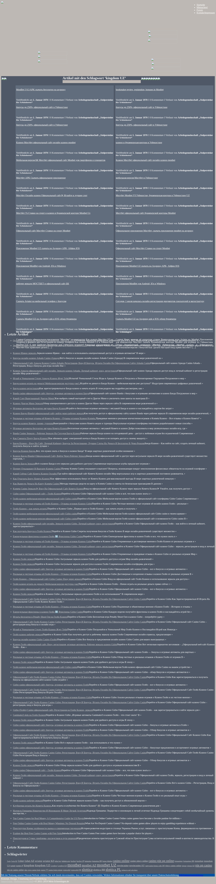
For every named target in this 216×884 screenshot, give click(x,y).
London (54, 866)
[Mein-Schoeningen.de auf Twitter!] (149, 79)
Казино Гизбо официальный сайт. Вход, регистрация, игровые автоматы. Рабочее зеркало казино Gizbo (65, 644)
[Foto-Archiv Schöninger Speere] (165, 70)
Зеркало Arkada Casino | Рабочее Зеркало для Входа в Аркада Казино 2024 (50, 345)
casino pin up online (161, 860)
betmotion (88, 861)
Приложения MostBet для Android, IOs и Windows (41, 266)
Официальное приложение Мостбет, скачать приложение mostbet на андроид (154, 230)
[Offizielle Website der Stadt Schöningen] (4, 79)
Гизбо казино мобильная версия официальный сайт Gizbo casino (45, 498)
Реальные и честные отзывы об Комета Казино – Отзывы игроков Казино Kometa (54, 418)
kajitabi (12, 866)
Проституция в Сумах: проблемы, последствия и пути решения (45, 838)
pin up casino (203, 865)
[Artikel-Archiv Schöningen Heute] (162, 38)
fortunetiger (179, 861)
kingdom (29, 865)
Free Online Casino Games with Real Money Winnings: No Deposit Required (49, 823)
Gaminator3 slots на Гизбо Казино (29, 715)
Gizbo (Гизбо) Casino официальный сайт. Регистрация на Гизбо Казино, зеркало (53, 710)
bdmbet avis (66, 861)
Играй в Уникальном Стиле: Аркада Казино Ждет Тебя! (41, 378)
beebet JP (80, 861)
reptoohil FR (76, 870)
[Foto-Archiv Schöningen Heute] (162, 42)
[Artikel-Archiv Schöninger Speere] (165, 66)
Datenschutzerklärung (193, 875)
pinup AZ (191, 866)
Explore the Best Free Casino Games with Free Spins (37, 833)
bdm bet (58, 861)
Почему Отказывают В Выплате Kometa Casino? (37, 468)
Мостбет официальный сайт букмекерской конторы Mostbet (146, 213)
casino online (121, 860)
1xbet (21, 860)
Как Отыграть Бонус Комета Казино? (31, 478)
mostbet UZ (106, 865)
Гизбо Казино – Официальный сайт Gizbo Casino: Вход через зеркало (47, 579)
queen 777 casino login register (52, 870)
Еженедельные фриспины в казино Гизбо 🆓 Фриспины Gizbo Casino (48, 536)
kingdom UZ (42, 865)
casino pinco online (139, 861)
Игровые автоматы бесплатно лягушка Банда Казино (39, 408)
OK (181, 875)
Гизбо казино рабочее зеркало (28, 634)
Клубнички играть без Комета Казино (32, 805)
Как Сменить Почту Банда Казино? (30, 438)
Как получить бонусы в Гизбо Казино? (32, 531)
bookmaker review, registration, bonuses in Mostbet (140, 89)
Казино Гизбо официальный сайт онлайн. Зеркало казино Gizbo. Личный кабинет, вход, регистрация (64, 523)
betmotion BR (97, 861)
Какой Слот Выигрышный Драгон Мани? (34, 398)
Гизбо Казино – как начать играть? (30, 508)
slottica (87, 869)
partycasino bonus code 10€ (155, 866)
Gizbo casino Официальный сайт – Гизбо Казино (37, 493)
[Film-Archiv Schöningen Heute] (162, 33)
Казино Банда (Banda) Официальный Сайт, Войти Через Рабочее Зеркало (49, 456)
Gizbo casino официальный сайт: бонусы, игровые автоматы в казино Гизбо (51, 569)
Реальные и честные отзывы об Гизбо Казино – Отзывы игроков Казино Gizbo (52, 503)
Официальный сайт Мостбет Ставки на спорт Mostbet (43, 230)
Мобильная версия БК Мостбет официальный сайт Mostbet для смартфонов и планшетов (60, 160)
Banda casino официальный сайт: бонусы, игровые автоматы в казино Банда (51, 393)
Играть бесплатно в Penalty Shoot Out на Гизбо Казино (40, 617)
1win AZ (14, 861)
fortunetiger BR (188, 861)
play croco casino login (32, 870)
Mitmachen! (202, 7)
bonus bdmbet (107, 861)
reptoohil (67, 870)
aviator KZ (48, 861)
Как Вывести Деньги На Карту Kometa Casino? (36, 483)
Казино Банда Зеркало (24, 463)
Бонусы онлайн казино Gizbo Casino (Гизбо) (35, 639)
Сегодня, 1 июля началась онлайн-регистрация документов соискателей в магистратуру (160, 301)
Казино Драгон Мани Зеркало (28, 403)
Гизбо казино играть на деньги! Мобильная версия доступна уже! (46, 584)
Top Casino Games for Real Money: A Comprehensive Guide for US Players (48, 818)
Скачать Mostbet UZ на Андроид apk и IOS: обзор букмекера (146, 319)
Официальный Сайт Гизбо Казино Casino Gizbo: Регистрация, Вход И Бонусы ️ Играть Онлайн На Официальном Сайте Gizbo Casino (79, 599)
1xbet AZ (29, 860)
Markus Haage (54, 879)
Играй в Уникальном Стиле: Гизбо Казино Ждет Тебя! (40, 629)
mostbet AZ (89, 865)
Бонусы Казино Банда (24, 451)
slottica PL (113, 869)
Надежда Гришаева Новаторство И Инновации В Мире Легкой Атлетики (50, 810)
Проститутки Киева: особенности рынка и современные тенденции (47, 828)
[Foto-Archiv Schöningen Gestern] (52, 63)
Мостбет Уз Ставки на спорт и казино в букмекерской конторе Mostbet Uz (53, 213)
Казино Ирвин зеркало (24, 353)
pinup (184, 866)
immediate (199, 861)
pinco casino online (173, 865)
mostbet (74, 865)
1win (9, 861)
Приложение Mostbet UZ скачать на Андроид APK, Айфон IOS (48, 248)
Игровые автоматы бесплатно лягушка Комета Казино (40, 428)
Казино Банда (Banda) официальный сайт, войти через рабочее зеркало (48, 413)
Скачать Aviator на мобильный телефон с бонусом (41, 301)
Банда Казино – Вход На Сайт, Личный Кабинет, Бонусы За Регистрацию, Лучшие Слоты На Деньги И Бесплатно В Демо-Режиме (79, 443)
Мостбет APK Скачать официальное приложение (41, 178)
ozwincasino (123, 865)
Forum (200, 10)
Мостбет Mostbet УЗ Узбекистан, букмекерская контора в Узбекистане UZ (153, 195)
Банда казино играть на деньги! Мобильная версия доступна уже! (46, 383)
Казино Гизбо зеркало (24, 559)
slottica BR (99, 869)
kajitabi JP (19, 866)
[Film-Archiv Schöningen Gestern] (52, 54)
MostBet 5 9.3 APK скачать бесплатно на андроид (40, 89)
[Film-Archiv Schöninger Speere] (165, 61)
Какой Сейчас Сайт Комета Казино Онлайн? (35, 473)
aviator (38, 861)
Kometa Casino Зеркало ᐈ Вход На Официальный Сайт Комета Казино (48, 488)
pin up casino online (15, 870)
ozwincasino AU (137, 865)
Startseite (201, 5)
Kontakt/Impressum (206, 12)
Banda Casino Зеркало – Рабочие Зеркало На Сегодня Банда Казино (46, 433)
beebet (73, 861)
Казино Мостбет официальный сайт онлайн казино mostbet (46, 142)
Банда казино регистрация (26, 388)
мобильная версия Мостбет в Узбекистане (137, 178)
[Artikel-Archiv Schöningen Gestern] (52, 59)
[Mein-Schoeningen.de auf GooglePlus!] (154, 79)
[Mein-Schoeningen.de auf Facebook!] (145, 79)
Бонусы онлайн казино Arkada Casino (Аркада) (36, 358)
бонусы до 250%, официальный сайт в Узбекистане (141, 107)
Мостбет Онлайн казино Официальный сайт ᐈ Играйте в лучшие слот (51, 195)
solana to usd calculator (130, 870)
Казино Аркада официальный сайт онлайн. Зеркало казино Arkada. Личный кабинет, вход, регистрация (65, 371)
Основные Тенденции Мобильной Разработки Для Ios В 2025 (44, 340)
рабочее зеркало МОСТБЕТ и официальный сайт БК (42, 283)
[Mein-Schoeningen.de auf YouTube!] (159, 79)
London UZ (62, 866)
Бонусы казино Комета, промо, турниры (33, 423)
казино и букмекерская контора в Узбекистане (139, 142)
